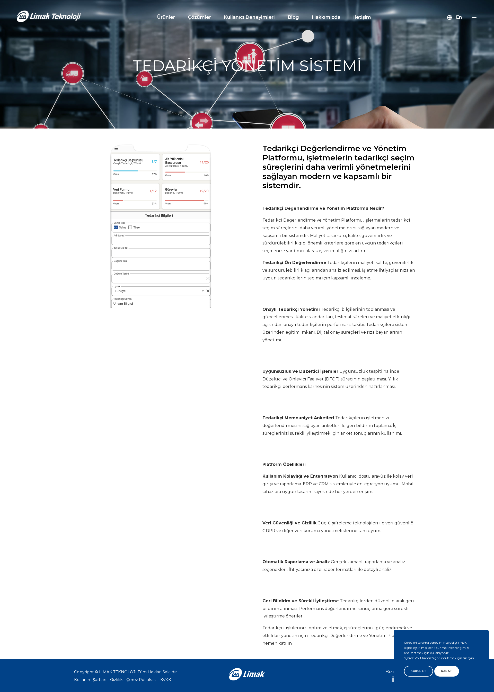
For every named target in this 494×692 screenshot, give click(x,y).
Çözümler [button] (199, 17)
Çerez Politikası (141, 679)
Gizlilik (116, 679)
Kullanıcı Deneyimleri (249, 17)
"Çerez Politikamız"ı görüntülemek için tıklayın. (439, 658)
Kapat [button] (446, 671)
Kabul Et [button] (418, 671)
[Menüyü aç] (474, 17)
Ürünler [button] (166, 17)
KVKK (165, 679)
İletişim (362, 17)
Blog (293, 17)
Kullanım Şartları (90, 679)
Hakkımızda (326, 17)
